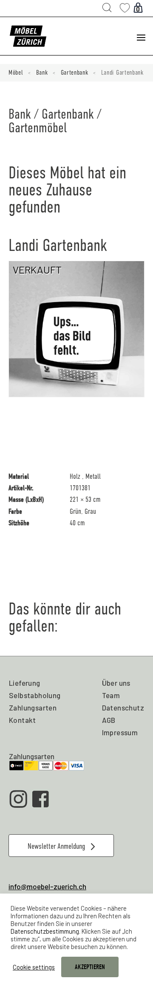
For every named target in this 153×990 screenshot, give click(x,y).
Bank (42, 72)
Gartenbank (74, 72)
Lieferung (24, 682)
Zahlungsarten (33, 707)
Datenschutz (123, 707)
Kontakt (22, 720)
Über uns (116, 682)
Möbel (15, 72)
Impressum (120, 732)
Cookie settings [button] (34, 967)
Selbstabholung (35, 695)
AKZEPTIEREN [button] (90, 967)
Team (111, 695)
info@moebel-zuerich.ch (47, 886)
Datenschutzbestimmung (45, 931)
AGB (109, 720)
